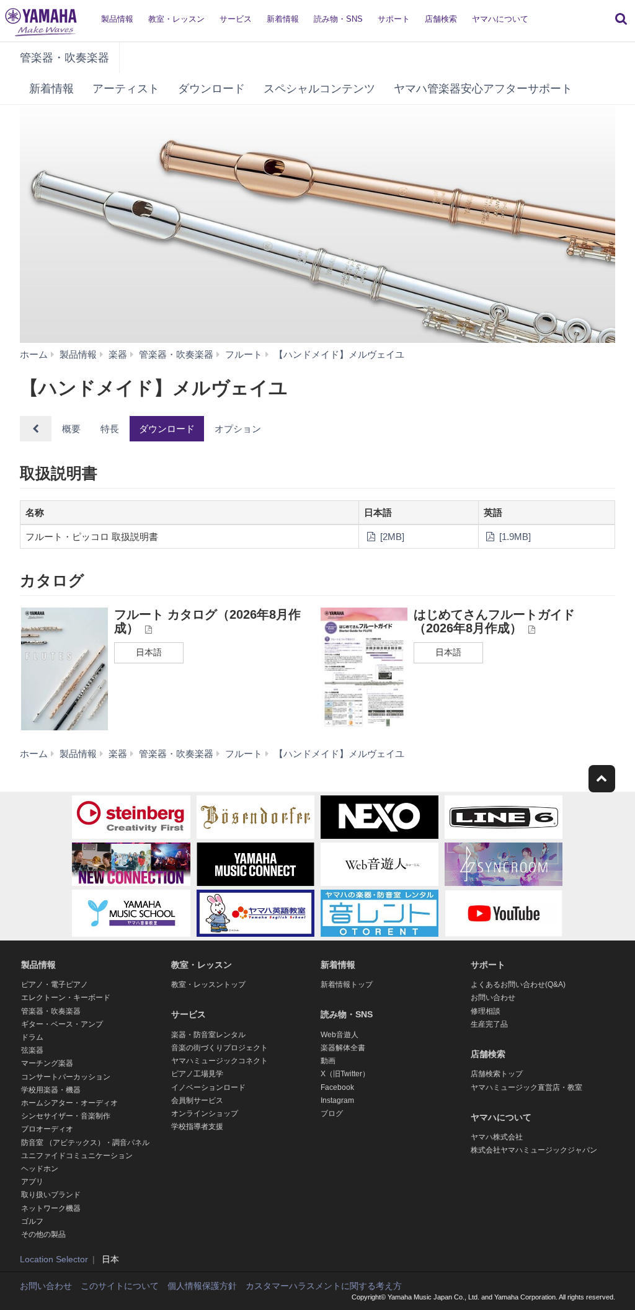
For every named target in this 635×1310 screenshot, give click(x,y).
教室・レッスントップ (208, 984)
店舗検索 (441, 19)
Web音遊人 (339, 1034)
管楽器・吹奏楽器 (64, 57)
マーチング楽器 (47, 1063)
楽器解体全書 (343, 1047)
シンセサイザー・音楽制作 (65, 1116)
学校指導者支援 (197, 1126)
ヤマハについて (500, 19)
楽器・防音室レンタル (208, 1034)
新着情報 (283, 19)
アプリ (32, 1181)
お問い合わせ (493, 997)
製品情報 (117, 19)
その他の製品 (43, 1234)
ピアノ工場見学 (197, 1073)
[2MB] (391, 536)
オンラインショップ (204, 1113)
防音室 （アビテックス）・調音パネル (85, 1142)
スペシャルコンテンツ (319, 88)
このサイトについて (120, 1286)
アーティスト (125, 88)
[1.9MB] (514, 536)
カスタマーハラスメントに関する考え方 (324, 1286)
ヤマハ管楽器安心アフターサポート (483, 88)
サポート (394, 19)
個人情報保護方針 (202, 1286)
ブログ (332, 1113)
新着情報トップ (347, 984)
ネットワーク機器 (51, 1208)
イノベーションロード (208, 1087)
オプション (238, 428)
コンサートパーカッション (65, 1077)
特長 (109, 428)
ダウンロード (211, 88)
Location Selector (54, 1259)
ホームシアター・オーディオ (69, 1103)
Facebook (337, 1087)
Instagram (337, 1100)
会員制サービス (197, 1100)
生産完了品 (489, 1024)
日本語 (149, 652)
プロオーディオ (47, 1129)
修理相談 (485, 1011)
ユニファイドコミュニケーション (77, 1155)
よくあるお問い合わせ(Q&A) (518, 984)
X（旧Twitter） (345, 1073)
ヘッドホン (39, 1168)
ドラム (32, 1037)
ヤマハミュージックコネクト (219, 1060)
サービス (236, 19)
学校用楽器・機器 (51, 1090)
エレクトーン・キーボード (65, 997)
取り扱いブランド (51, 1194)
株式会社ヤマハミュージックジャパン (534, 1150)
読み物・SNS (338, 19)
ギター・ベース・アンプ (62, 1024)
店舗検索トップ (497, 1073)
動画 (328, 1060)
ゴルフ (32, 1221)
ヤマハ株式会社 (497, 1137)
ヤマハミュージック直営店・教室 (526, 1087)
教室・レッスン (176, 19)
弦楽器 (32, 1050)
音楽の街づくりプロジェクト (219, 1047)
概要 (71, 428)
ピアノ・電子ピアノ (54, 984)
